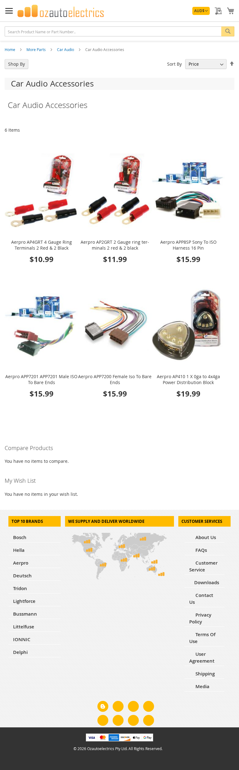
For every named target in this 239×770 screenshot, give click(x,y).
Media (201, 686)
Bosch (19, 537)
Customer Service (203, 566)
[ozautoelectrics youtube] (133, 721)
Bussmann (25, 614)
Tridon (20, 588)
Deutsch (22, 575)
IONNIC (21, 639)
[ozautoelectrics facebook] (118, 707)
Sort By (174, 64)
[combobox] (119, 31)
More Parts (36, 49)
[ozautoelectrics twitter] (148, 707)
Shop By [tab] (16, 64)
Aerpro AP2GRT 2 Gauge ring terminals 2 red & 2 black (115, 245)
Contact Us (201, 598)
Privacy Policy (200, 618)
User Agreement (201, 657)
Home (10, 49)
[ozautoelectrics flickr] (118, 721)
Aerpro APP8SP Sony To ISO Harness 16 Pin (188, 245)
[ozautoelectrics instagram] (133, 707)
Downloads (206, 582)
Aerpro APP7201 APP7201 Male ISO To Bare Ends (41, 379)
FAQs (200, 550)
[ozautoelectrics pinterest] (102, 721)
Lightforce (24, 601)
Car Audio (66, 49)
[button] (201, 11)
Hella (19, 550)
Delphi (20, 652)
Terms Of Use (202, 638)
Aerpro (20, 563)
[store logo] (60, 10)
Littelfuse (23, 626)
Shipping (204, 673)
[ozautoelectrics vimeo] (148, 721)
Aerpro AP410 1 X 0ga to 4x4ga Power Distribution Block (188, 379)
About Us (205, 537)
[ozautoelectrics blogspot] (102, 706)
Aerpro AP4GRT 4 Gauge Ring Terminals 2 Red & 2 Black (41, 245)
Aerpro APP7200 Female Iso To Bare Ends (115, 379)
